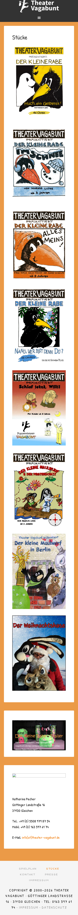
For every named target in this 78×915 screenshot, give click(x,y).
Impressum (28, 907)
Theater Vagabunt (39, 6)
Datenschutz (54, 907)
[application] (39, 734)
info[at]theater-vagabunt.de (41, 837)
